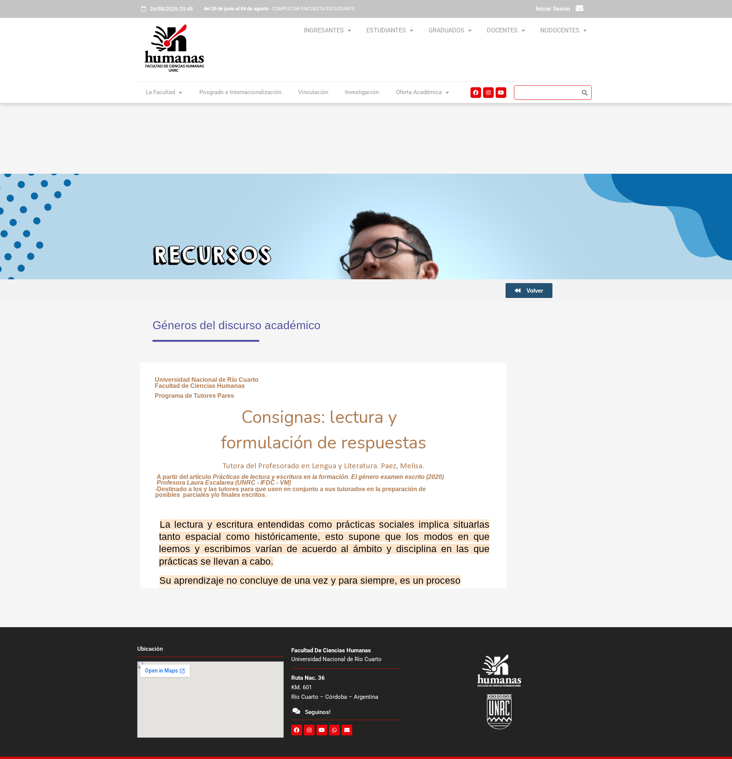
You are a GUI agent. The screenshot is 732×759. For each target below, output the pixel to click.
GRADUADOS (446, 30)
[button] (327, 30)
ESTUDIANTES (386, 30)
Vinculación (313, 92)
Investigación (362, 92)
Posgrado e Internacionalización (240, 92)
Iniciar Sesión (553, 8)
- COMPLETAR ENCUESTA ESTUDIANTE (279, 8)
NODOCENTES (560, 30)
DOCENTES (502, 30)
